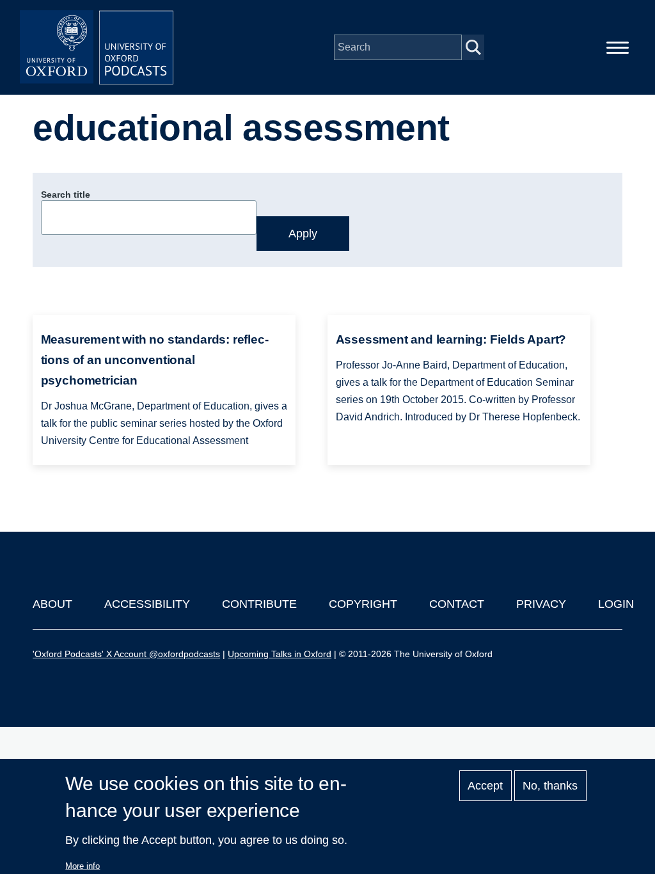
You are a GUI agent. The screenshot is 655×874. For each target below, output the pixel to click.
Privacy (541, 604)
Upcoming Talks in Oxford (279, 654)
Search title (65, 194)
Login (616, 604)
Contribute (259, 604)
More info (82, 866)
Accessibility (147, 604)
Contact (456, 604)
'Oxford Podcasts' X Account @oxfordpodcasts (126, 654)
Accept (485, 785)
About (52, 604)
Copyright (363, 604)
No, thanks (550, 785)
